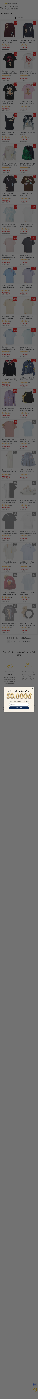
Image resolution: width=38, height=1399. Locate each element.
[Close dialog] (33, 688)
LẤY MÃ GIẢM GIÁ (19, 707)
